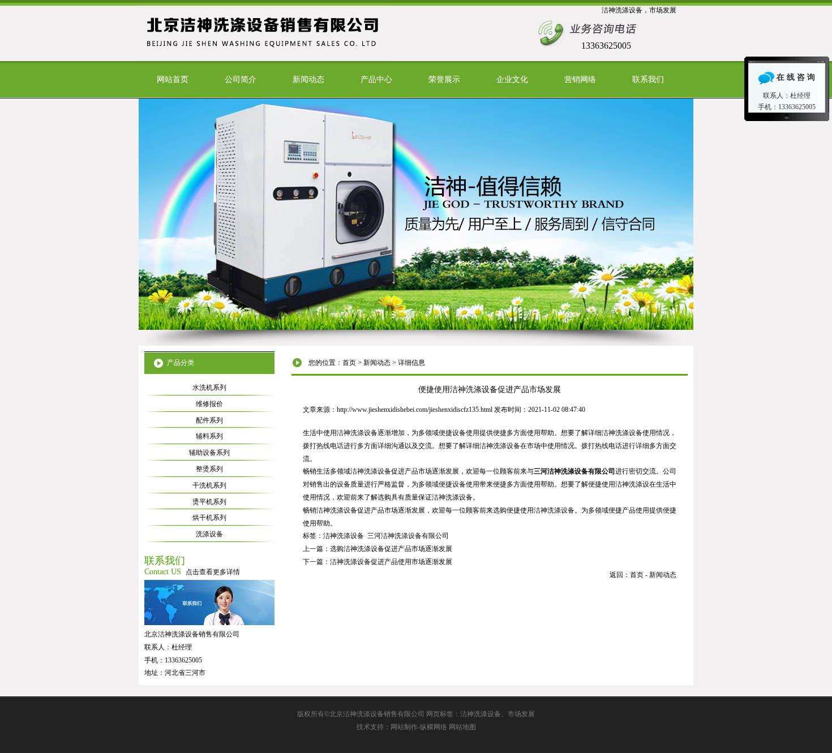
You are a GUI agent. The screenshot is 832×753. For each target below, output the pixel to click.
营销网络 (580, 79)
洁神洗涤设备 (343, 536)
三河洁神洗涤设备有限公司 (408, 536)
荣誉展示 (444, 79)
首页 (349, 363)
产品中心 (376, 79)
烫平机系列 (209, 502)
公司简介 (240, 79)
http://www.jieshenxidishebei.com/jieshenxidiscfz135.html (414, 410)
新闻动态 (308, 79)
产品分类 (180, 363)
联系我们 (648, 79)
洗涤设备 (209, 534)
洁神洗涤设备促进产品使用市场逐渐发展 (391, 562)
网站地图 (462, 727)
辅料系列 (209, 436)
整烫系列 (209, 469)
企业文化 (512, 79)
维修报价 (209, 404)
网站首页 (172, 79)
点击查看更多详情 (213, 572)
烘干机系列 (209, 518)
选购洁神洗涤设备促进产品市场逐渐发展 (391, 549)
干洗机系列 (209, 485)
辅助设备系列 (209, 453)
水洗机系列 (209, 387)
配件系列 (209, 420)
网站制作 (404, 727)
